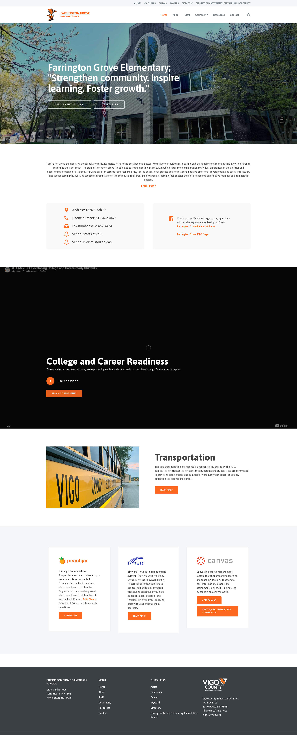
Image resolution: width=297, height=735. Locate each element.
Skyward (155, 702)
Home (102, 686)
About (102, 692)
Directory (156, 707)
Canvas (155, 697)
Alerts (154, 686)
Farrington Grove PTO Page (193, 234)
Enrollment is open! (69, 104)
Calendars (156, 692)
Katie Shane (89, 599)
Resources (104, 707)
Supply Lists (109, 104)
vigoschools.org (212, 714)
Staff (101, 697)
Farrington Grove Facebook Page (196, 226)
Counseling (105, 702)
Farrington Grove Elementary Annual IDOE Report (174, 715)
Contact (103, 713)
